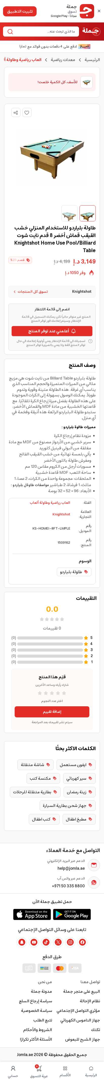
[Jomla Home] (91, 31)
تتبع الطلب (42, 1020)
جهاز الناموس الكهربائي (80, 1020)
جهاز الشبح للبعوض (82, 1039)
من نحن (45, 982)
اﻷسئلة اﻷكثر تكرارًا (36, 1039)
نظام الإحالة (90, 1001)
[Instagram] (70, 942)
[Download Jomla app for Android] (72, 914)
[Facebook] (82, 942)
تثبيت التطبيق (20, 11)
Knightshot (61, 514)
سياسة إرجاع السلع (35, 1001)
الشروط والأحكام (37, 1030)
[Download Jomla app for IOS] (32, 914)
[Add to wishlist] (27, 112)
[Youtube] (34, 942)
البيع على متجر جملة (81, 991)
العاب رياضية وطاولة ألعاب (50, 503)
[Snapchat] (22, 942)
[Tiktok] (46, 942)
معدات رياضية (63, 59)
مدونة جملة (41, 991)
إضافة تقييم (52, 712)
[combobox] (45, 31)
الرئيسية (92, 59)
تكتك (95, 1030)
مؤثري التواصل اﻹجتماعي (78, 1011)
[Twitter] (58, 942)
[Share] (15, 112)
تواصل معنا (90, 982)
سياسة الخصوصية (36, 1011)
